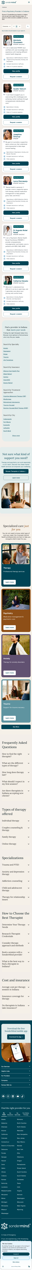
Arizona (3, 1130)
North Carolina (21, 1123)
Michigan (4, 1202)
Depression (6, 351)
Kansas (3, 1179)
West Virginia (21, 1206)
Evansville (6, 425)
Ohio (18, 1153)
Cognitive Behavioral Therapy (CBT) (14, 396)
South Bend (7, 431)
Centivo (5, 377)
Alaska (3, 1119)
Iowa (3, 1164)
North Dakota (21, 1127)
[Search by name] (28, 26)
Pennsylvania (21, 1164)
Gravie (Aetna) (8, 383)
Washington (21, 1198)
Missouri (4, 1209)
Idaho (3, 1168)
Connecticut (5, 1142)
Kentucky (4, 1183)
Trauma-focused (8, 405)
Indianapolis (7, 419)
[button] (16, 471)
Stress (5, 354)
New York (20, 1149)
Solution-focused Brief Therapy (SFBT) (15, 408)
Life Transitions (8, 360)
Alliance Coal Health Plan (11, 371)
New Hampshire (22, 1134)
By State (4, 1113)
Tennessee (20, 1179)
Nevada (19, 1145)
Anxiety (5, 348)
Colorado (4, 1138)
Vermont (19, 1194)
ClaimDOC (6, 380)
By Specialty (17, 1114)
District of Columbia (7, 1145)
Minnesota (4, 1206)
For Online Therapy (26, 1114)
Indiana (3, 1176)
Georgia (3, 1157)
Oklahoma (20, 1157)
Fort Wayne (7, 422)
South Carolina (22, 1172)
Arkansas (4, 1127)
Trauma (5, 357)
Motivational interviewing (11, 402)
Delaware (4, 1149)
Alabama (4, 1123)
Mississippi (4, 1213)
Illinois (3, 1172)
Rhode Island (21, 1168)
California (4, 1134)
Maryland (4, 1194)
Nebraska (20, 1130)
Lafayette (6, 428)
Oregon (19, 1161)
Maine (3, 1198)
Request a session (16, 76)
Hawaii (3, 1161)
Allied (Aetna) (7, 374)
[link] (16, 57)
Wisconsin (20, 1202)
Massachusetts (6, 1191)
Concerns (5, 26)
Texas (19, 1183)
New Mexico (21, 1142)
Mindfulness (7, 399)
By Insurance (10, 1114)
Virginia (19, 1191)
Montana (20, 1119)
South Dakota (21, 1176)
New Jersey (20, 1138)
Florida (3, 1153)
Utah (18, 1187)
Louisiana (4, 1187)
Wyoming (20, 1209)
